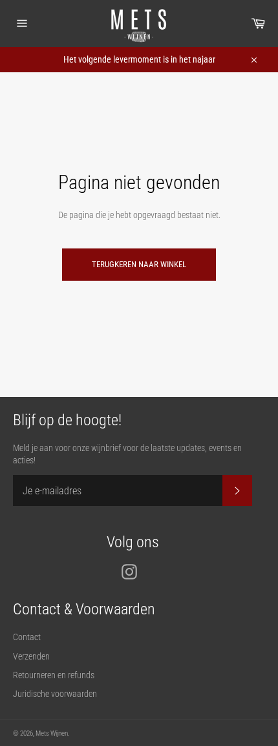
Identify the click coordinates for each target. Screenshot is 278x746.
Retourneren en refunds (53, 675)
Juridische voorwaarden (55, 694)
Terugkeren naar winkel (139, 264)
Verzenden (31, 656)
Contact (27, 637)
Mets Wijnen (52, 733)
